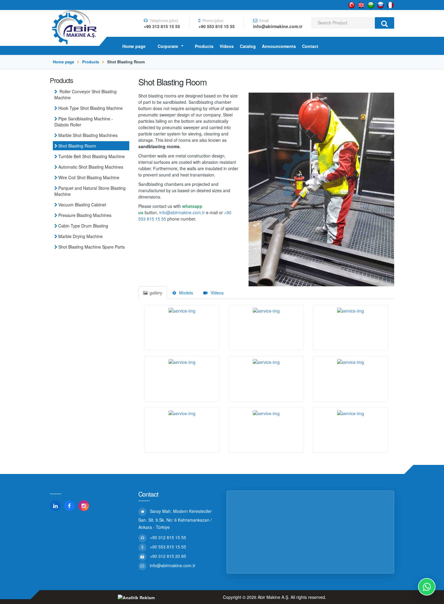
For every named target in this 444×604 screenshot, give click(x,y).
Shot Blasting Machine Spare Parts (91, 247)
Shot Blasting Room (77, 146)
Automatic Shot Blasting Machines (90, 167)
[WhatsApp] (427, 587)
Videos (216, 293)
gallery (156, 293)
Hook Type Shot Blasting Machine (90, 108)
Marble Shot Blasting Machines (87, 135)
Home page (63, 62)
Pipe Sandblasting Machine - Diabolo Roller (83, 122)
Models (185, 293)
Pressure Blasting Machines (84, 215)
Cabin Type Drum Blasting (83, 226)
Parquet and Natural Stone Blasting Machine (90, 191)
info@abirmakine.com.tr (182, 212)
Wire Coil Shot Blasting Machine (88, 177)
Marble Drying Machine (80, 236)
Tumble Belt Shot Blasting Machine (91, 156)
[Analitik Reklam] (136, 597)
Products (90, 62)
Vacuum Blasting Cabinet (82, 205)
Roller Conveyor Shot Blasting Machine (85, 94)
